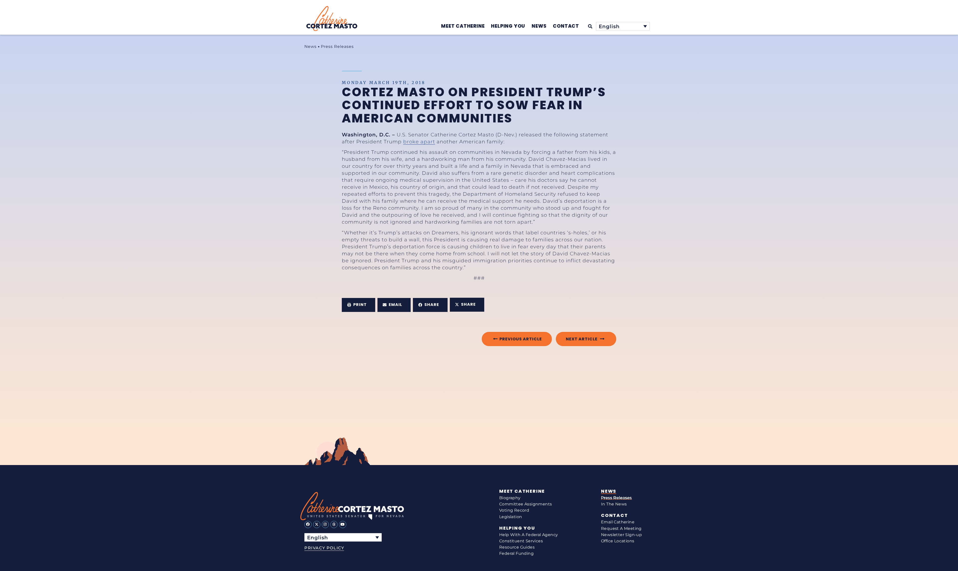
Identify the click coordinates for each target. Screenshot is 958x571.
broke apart (419, 142)
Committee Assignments (525, 504)
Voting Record (514, 510)
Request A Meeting (621, 528)
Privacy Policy (324, 548)
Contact (614, 515)
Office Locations (617, 541)
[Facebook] (308, 524)
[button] (358, 305)
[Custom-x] (316, 524)
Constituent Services (521, 541)
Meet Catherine (522, 491)
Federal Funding (516, 553)
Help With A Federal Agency (528, 534)
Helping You (517, 528)
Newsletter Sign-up (621, 534)
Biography (510, 497)
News (310, 46)
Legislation (510, 516)
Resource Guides (517, 547)
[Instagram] (325, 524)
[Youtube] (342, 524)
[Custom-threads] (334, 524)
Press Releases (337, 46)
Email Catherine (617, 522)
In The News (614, 504)
